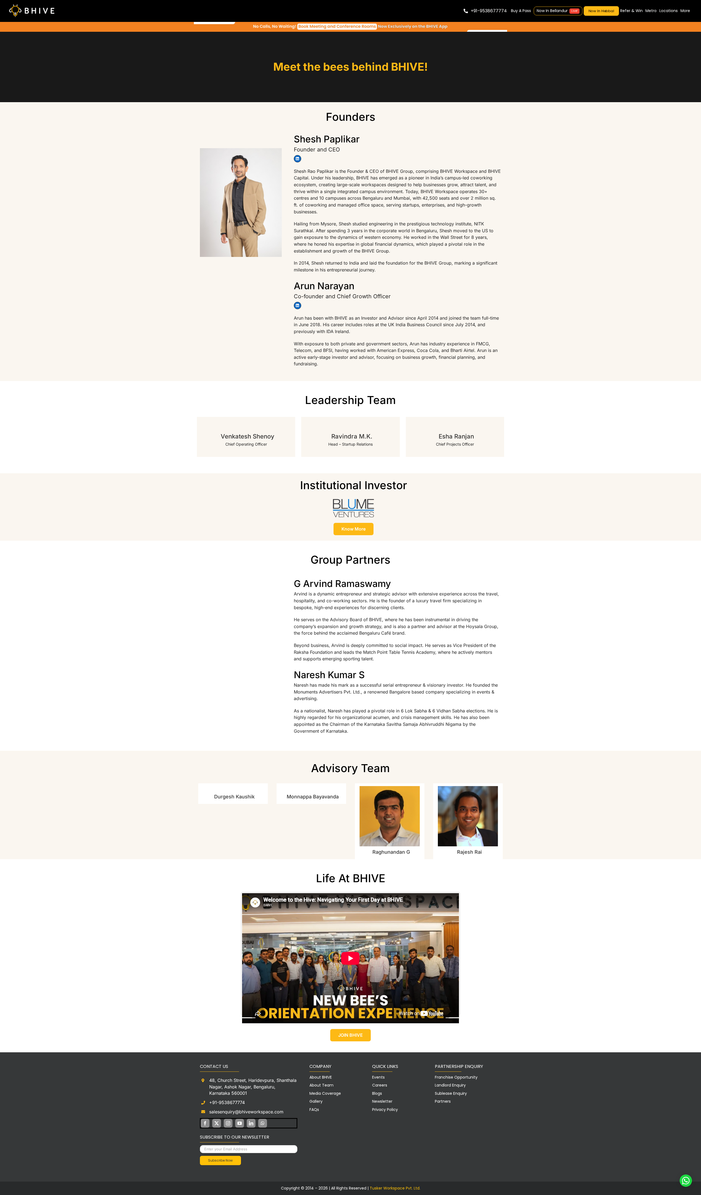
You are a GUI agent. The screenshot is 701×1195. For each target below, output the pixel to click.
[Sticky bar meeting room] (350, 24)
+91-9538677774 (227, 1102)
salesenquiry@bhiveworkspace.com (246, 1111)
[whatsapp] (262, 1123)
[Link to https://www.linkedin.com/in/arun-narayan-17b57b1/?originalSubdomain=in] (297, 305)
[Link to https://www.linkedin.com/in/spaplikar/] (297, 158)
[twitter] (216, 1123)
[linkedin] (251, 1123)
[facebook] (205, 1123)
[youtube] (239, 1123)
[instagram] (228, 1123)
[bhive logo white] (32, 5)
